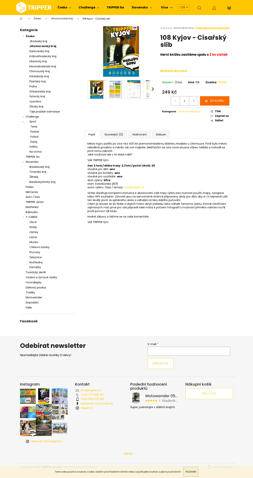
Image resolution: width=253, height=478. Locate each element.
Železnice (35, 257)
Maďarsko (32, 207)
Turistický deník (36, 272)
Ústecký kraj (37, 96)
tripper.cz (87, 408)
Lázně (33, 237)
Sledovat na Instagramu (46, 441)
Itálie (29, 307)
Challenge (32, 117)
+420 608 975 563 (92, 399)
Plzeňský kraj (37, 81)
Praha (33, 86)
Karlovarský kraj (39, 51)
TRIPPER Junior (35, 202)
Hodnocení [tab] (139, 134)
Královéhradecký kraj (42, 56)
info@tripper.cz (91, 390)
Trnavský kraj (37, 172)
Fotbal (34, 137)
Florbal (34, 132)
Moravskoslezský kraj (42, 66)
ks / (209, 393)
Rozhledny (36, 262)
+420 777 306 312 (92, 395)
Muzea (33, 242)
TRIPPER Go (33, 157)
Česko (30, 36)
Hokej (33, 142)
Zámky (33, 232)
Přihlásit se (160, 363)
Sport (32, 121)
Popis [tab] (91, 134)
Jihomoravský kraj (42, 46)
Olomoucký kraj (39, 71)
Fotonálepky (34, 282)
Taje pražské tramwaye (44, 111)
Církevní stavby (39, 247)
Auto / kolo (33, 197)
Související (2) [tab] (113, 134)
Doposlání (32, 302)
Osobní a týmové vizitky (41, 277)
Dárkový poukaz (36, 287)
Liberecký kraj (38, 61)
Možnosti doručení (173, 71)
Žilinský (33, 177)
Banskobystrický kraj (42, 182)
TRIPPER (222, 82)
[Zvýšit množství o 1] (193, 100)
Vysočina (35, 101)
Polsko (30, 187)
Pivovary (34, 252)
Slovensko (32, 162)
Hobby (33, 147)
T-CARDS (31, 217)
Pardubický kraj (39, 76)
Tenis (33, 126)
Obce (33, 222)
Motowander (34, 297)
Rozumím (191, 471)
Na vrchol (35, 152)
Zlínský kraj (36, 106)
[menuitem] (64, 7)
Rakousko (32, 212)
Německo (32, 192)
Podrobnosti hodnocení (213, 28)
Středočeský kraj (40, 91)
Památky (35, 267)
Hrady (33, 227)
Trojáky (30, 292)
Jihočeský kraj (38, 41)
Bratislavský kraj (39, 167)
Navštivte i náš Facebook (97, 403)
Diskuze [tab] (161, 134)
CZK (183, 7)
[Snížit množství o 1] (175, 100)
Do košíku (217, 101)
